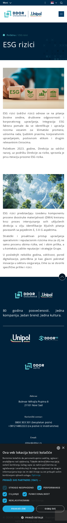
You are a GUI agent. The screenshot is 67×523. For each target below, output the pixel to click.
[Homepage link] (23, 14)
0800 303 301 (23, 422)
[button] (33, 480)
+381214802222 (17, 426)
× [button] (63, 448)
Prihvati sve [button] (18, 508)
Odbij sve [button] (50, 508)
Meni (5, 2)
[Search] (61, 2)
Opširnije (36, 475)
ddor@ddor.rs (33, 443)
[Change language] (53, 3)
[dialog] (33, 483)
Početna (11, 35)
